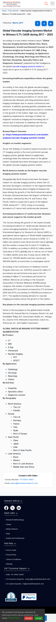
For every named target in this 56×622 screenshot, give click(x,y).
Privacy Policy (11, 555)
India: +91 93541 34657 (15, 575)
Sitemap (9, 564)
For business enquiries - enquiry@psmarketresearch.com (28, 579)
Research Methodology (15, 520)
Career (8, 524)
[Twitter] (12, 508)
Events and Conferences (15, 538)
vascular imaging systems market (27, 66)
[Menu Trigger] (52, 3)
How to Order (11, 550)
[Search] (46, 4)
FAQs (8, 534)
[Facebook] (6, 508)
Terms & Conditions (13, 559)
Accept (38, 618)
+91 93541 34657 (26, 480)
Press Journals (13, 11)
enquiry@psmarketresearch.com (24, 483)
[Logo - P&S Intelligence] (15, 4)
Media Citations (12, 529)
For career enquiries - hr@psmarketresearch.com (25, 584)
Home (4, 11)
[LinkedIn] (19, 508)
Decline (28, 618)
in (51, 23)
